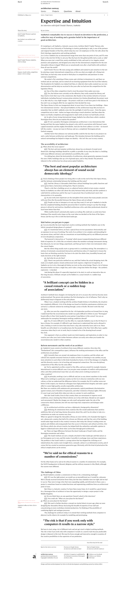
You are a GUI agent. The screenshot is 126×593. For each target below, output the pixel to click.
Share (22, 30)
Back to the (48, 547)
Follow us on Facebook (95, 554)
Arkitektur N (46, 3)
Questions (68, 11)
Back (20, 2)
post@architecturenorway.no (49, 556)
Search (105, 2)
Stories (43, 11)
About (78, 11)
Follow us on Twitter (95, 556)
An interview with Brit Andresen (95, 549)
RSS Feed (91, 558)
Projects (55, 11)
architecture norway (50, 8)
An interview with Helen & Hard (72, 549)
